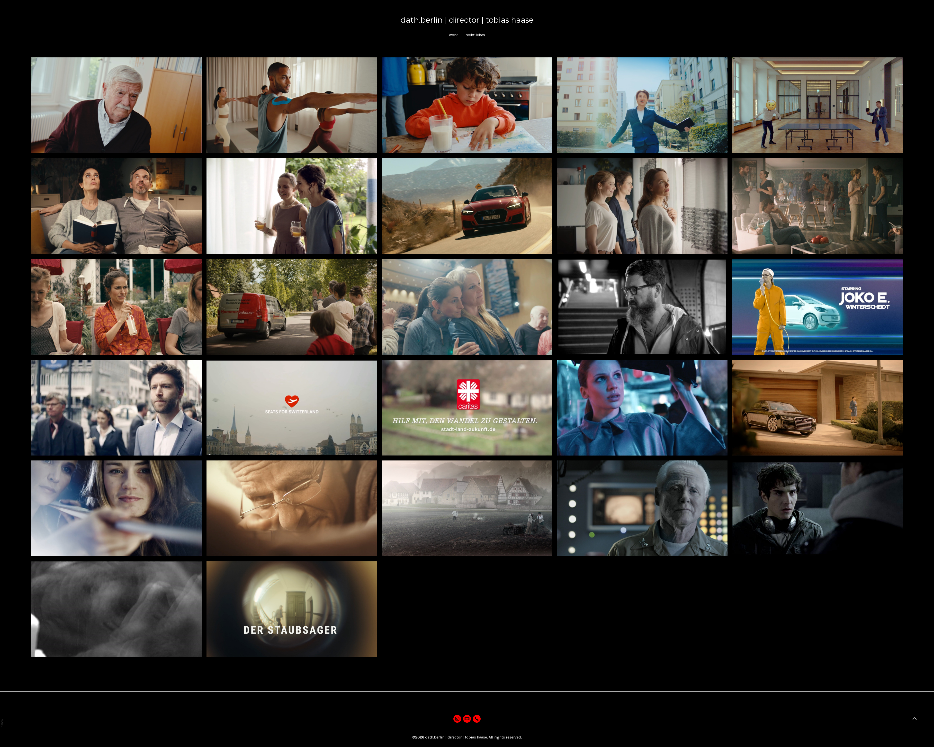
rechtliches (475, 35)
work (453, 35)
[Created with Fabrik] (2, 723)
